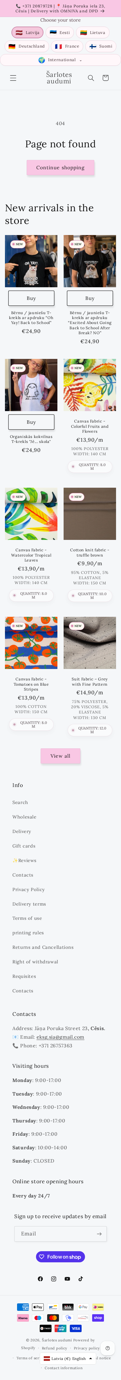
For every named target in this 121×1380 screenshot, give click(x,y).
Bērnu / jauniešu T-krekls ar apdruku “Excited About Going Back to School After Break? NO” (90, 322)
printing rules (28, 933)
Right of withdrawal (35, 962)
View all (60, 756)
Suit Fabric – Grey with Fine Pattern (90, 681)
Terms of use (27, 918)
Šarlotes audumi (57, 1340)
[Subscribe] (99, 1233)
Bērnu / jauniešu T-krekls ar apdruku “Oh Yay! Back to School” (31, 317)
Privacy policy (87, 1348)
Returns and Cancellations (43, 947)
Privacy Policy (28, 889)
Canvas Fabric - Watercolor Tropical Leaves (31, 554)
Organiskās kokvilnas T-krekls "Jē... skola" (31, 439)
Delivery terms (29, 904)
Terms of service (31, 1358)
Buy (31, 298)
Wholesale (24, 817)
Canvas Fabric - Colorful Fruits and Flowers (90, 426)
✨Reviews (24, 860)
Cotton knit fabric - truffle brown (90, 552)
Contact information (64, 1367)
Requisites (24, 976)
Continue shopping (60, 167)
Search (20, 802)
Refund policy (55, 1348)
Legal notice (99, 1358)
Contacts (23, 875)
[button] (13, 78)
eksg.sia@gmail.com (60, 1037)
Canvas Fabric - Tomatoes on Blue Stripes (31, 684)
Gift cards (23, 846)
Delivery (21, 831)
